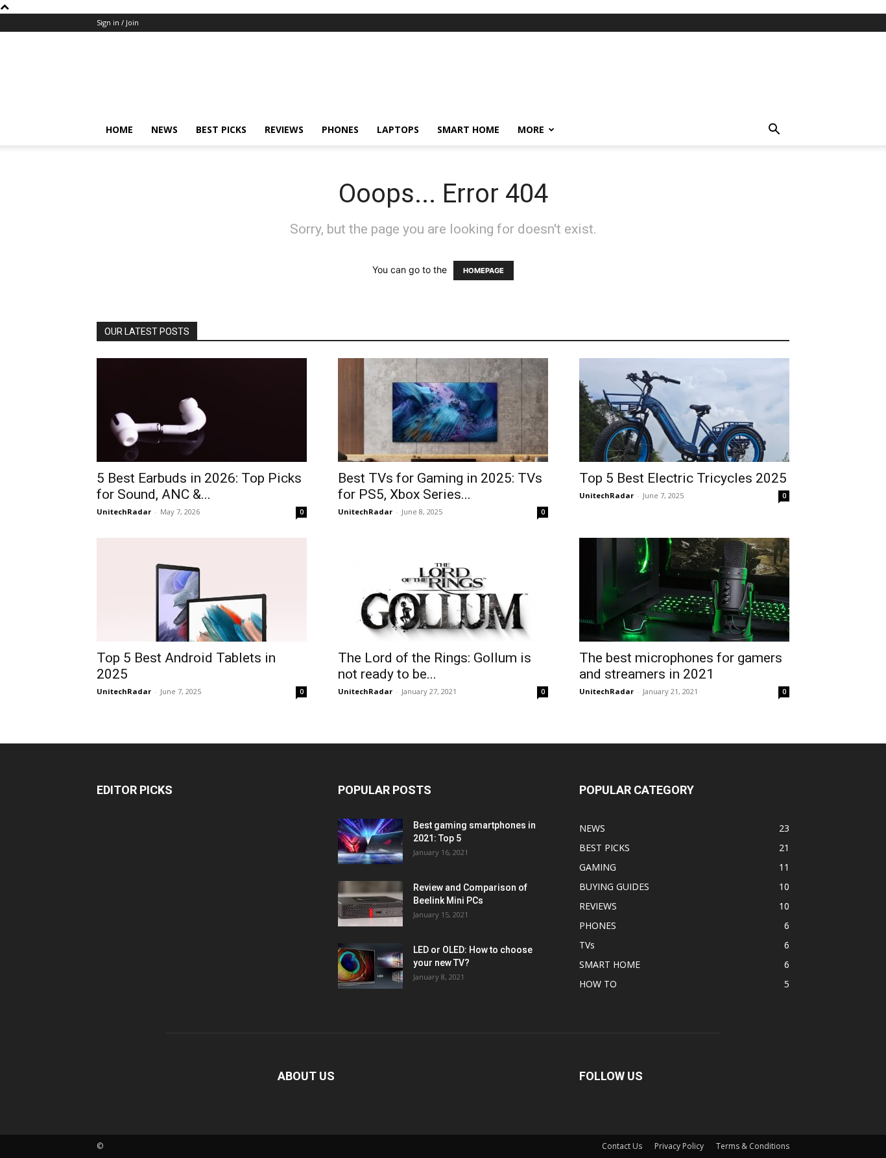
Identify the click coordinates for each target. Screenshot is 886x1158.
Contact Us (622, 1146)
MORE (531, 129)
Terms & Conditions (752, 1146)
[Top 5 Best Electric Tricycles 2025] (684, 410)
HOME (119, 129)
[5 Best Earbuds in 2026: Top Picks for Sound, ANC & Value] (202, 410)
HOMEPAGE (483, 270)
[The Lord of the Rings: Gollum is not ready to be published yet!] (443, 590)
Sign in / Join (118, 22)
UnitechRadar (124, 511)
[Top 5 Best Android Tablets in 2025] (202, 590)
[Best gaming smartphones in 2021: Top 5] (370, 841)
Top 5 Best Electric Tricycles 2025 (683, 478)
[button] (773, 131)
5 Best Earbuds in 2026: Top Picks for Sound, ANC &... (199, 486)
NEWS (164, 129)
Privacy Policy (679, 1146)
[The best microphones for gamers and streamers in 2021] (684, 590)
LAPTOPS (398, 129)
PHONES (340, 129)
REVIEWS (284, 129)
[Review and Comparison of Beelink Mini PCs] (370, 903)
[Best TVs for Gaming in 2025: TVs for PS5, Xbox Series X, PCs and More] (443, 410)
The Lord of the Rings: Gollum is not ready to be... (434, 666)
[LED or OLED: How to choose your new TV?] (370, 966)
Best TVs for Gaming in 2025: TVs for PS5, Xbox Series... (440, 486)
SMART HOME (468, 129)
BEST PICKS (221, 129)
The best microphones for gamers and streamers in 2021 (680, 666)
